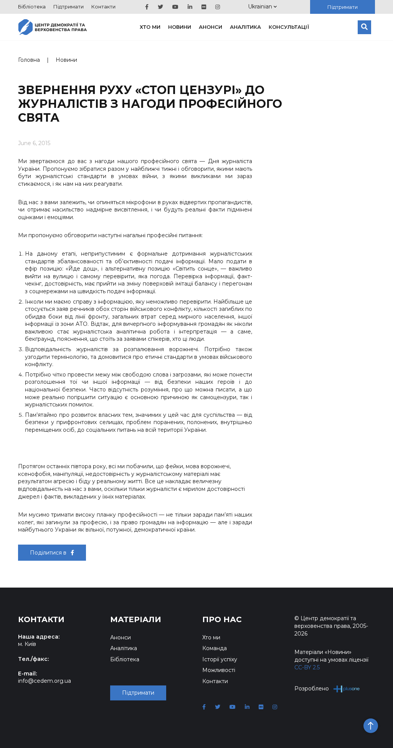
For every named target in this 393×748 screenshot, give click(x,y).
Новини (179, 27)
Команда (214, 648)
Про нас (222, 619)
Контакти (103, 6)
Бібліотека (32, 6)
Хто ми (150, 27)
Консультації (289, 27)
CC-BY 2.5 (307, 667)
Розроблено (311, 688)
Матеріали (135, 619)
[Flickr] (203, 7)
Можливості (218, 670)
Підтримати (68, 6)
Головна (29, 59)
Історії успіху (219, 659)
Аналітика (245, 27)
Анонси (210, 27)
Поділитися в (49, 552)
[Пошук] (364, 27)
